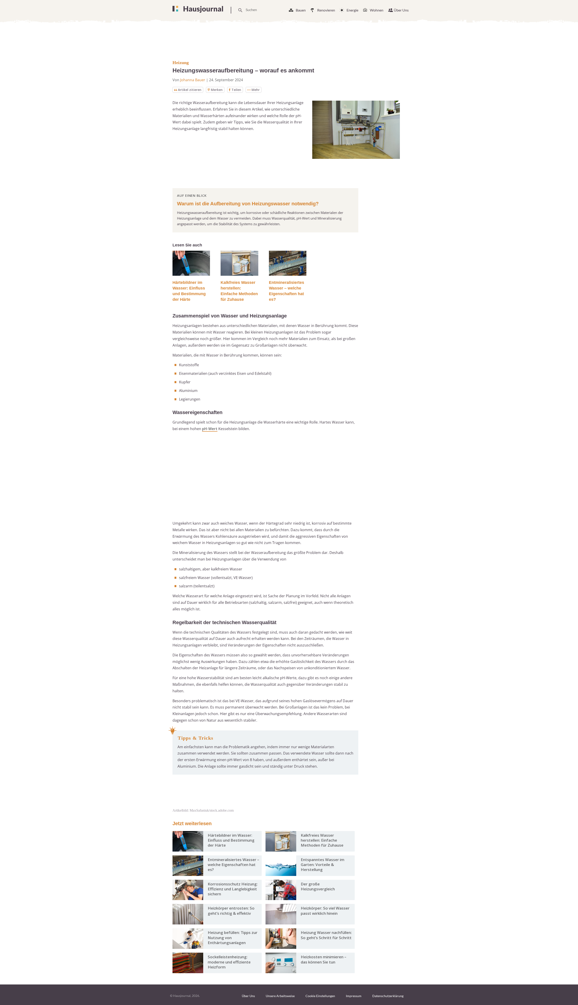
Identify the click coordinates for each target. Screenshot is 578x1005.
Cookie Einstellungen (320, 996)
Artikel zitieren (189, 90)
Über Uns (401, 10)
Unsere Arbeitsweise (280, 996)
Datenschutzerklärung (387, 996)
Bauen (301, 10)
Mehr (256, 90)
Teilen (236, 90)
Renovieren (326, 10)
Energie (352, 10)
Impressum (353, 996)
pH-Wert (209, 428)
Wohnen (376, 10)
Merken (217, 90)
